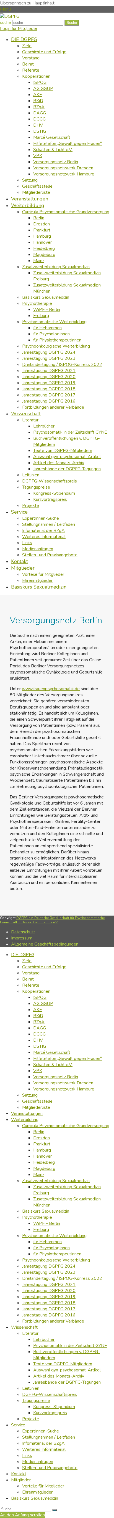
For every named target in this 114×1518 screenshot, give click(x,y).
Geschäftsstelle (37, 1101)
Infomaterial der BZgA (43, 1443)
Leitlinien (30, 1388)
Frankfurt (41, 1144)
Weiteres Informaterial (44, 1449)
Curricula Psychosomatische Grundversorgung (65, 1126)
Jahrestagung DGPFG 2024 (49, 1266)
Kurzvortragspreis (50, 1413)
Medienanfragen (37, 1462)
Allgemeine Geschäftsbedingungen (44, 944)
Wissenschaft (24, 1327)
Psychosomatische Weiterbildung (54, 1236)
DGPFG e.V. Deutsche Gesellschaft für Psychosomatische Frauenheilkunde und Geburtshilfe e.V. (52, 920)
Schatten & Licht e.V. (52, 1065)
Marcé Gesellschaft (51, 1052)
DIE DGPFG (22, 955)
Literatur (30, 1333)
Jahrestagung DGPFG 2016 (49, 1315)
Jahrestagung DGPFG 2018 (49, 1303)
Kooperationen (36, 991)
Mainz (38, 1175)
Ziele (27, 961)
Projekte (30, 1419)
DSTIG (39, 1046)
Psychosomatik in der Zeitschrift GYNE (70, 1346)
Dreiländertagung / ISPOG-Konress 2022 (62, 1278)
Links (27, 1455)
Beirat (28, 979)
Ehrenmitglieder (37, 1492)
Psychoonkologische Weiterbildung (56, 1260)
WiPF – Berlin (46, 1223)
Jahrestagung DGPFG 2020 (49, 1291)
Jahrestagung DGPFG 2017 (49, 1309)
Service (18, 1425)
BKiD (38, 1016)
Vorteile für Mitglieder (43, 1486)
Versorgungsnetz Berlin (55, 1077)
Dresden (41, 1138)
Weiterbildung (24, 1120)
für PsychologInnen (51, 1248)
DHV (38, 1040)
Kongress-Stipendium (54, 1407)
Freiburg (41, 1230)
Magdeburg (44, 1168)
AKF (37, 1010)
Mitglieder (21, 1480)
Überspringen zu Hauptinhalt (27, 3)
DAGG (39, 1028)
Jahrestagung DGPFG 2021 (49, 1284)
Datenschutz (23, 932)
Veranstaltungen (27, 1113)
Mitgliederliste (36, 1107)
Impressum (21, 938)
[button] (5, 9)
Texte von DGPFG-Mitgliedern (62, 1364)
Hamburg (42, 1150)
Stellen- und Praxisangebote (49, 1468)
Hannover (42, 1156)
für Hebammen (47, 1242)
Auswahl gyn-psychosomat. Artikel (67, 1370)
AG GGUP (43, 1004)
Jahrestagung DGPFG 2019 (49, 1297)
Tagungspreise (36, 1401)
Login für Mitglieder (18, 29)
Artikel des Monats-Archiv (58, 1376)
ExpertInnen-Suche (40, 1431)
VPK (37, 1071)
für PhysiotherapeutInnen (57, 1254)
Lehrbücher (44, 1339)
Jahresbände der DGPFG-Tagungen (67, 1382)
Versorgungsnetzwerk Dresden (63, 1083)
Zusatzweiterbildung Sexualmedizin (56, 1181)
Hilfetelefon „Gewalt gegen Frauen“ (67, 1058)
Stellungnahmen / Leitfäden (48, 1437)
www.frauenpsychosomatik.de (51, 689)
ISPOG (39, 997)
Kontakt (18, 1474)
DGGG (39, 1034)
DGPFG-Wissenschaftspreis (49, 1394)
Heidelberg (44, 1162)
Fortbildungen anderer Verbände (53, 1321)
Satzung (30, 1095)
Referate (30, 985)
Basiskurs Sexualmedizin (45, 1211)
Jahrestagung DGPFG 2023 (49, 1272)
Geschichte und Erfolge (44, 967)
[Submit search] (54, 1510)
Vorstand (31, 973)
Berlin (38, 1132)
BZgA (39, 1022)
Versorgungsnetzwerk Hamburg (63, 1089)
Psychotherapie (37, 1217)
